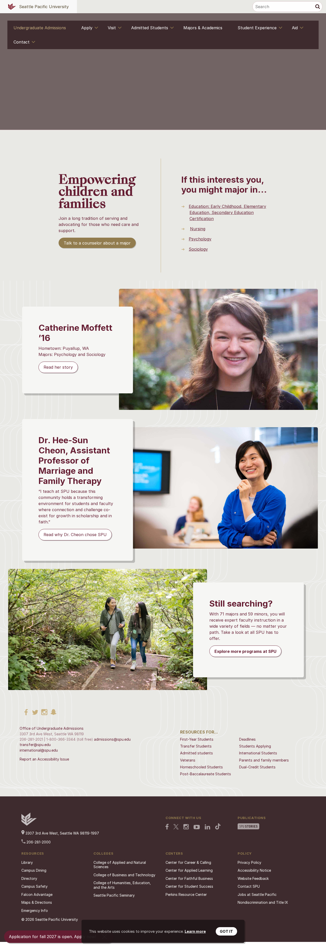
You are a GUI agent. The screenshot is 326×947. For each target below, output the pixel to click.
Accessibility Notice (254, 870)
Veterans (187, 760)
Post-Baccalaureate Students (205, 774)
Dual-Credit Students (257, 767)
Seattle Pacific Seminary (114, 895)
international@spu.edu (39, 750)
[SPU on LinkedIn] (207, 827)
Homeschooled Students (201, 767)
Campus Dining (33, 870)
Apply (86, 27)
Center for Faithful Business (189, 878)
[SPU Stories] (248, 826)
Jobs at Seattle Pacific (257, 894)
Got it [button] (226, 931)
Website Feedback (253, 878)
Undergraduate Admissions (39, 27)
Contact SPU (249, 886)
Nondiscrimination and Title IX (263, 902)
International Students (258, 753)
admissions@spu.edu (112, 739)
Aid (295, 27)
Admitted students (196, 753)
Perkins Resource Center (186, 894)
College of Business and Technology (124, 875)
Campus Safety (34, 886)
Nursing (197, 228)
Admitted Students (149, 27)
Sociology (198, 249)
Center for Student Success (189, 886)
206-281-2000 (38, 842)
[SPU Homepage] (29, 824)
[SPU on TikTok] (218, 826)
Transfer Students (196, 746)
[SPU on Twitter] (176, 827)
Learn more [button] (195, 931)
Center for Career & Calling (188, 862)
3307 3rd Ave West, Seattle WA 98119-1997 (61, 833)
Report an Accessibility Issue (44, 759)
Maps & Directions (36, 902)
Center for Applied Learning (189, 870)
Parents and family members (264, 760)
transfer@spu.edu (35, 744)
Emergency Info (34, 910)
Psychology (200, 238)
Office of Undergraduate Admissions (52, 728)
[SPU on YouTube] (197, 827)
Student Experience (257, 27)
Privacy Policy (249, 862)
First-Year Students (196, 739)
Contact (21, 42)
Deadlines (247, 739)
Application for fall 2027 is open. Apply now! (52, 936)
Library (27, 862)
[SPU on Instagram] (186, 827)
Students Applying (255, 746)
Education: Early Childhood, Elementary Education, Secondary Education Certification (227, 212)
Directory (29, 878)
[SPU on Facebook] (167, 827)
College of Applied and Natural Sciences (119, 864)
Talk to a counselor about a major (97, 243)
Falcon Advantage (36, 894)
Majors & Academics (202, 27)
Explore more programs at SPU (245, 651)
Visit (112, 27)
